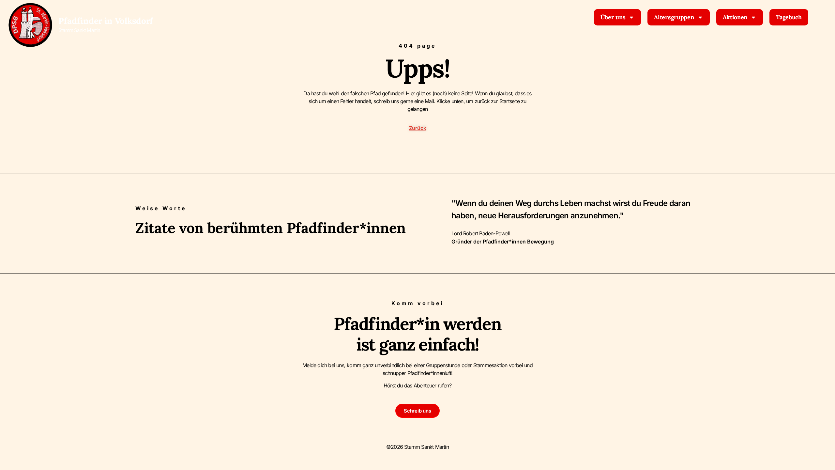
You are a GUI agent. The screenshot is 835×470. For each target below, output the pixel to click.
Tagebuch (789, 17)
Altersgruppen (674, 17)
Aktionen (735, 17)
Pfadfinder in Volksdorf (105, 20)
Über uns (613, 17)
